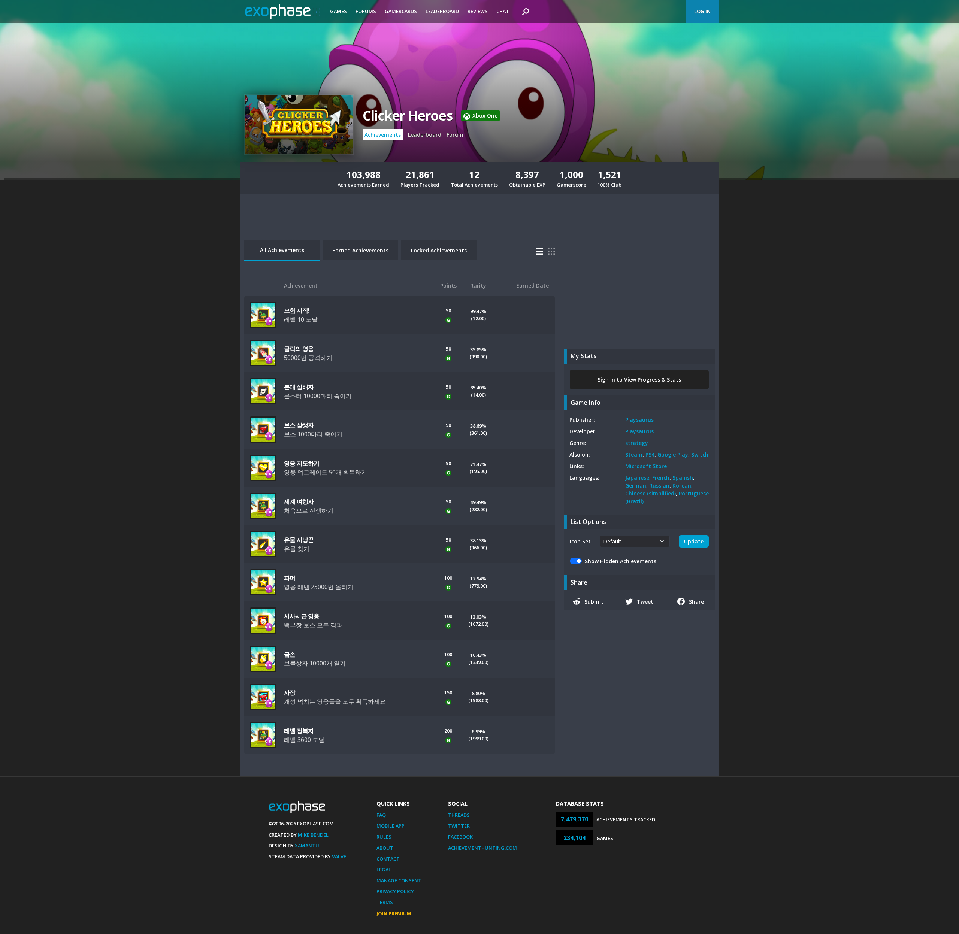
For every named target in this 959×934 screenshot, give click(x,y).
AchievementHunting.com (482, 847)
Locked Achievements (439, 250)
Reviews (478, 11)
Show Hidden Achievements (620, 561)
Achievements (382, 134)
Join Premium (393, 913)
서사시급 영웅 (301, 616)
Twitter (459, 825)
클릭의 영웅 (299, 349)
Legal (383, 869)
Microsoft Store (646, 466)
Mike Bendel (313, 834)
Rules (383, 836)
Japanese (637, 477)
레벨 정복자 (299, 731)
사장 (289, 692)
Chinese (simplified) (650, 493)
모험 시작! (296, 310)
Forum (455, 134)
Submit (593, 601)
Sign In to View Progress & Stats (639, 379)
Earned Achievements (360, 250)
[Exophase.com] (282, 11)
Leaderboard (442, 11)
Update (694, 541)
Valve (339, 856)
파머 (289, 578)
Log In (702, 11)
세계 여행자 (299, 501)
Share (696, 601)
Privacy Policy (395, 891)
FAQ (381, 815)
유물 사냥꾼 (299, 540)
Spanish (682, 477)
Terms (384, 902)
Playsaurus (639, 419)
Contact (388, 858)
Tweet (645, 601)
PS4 (649, 454)
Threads (459, 815)
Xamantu (307, 845)
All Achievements (282, 250)
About (384, 847)
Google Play (672, 454)
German (635, 485)
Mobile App (390, 825)
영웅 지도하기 (301, 463)
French (660, 477)
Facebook (460, 836)
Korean (681, 485)
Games (338, 11)
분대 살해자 (299, 387)
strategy (636, 442)
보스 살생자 (299, 425)
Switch (699, 454)
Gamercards (401, 11)
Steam (633, 454)
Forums (366, 11)
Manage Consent (398, 880)
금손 (289, 654)
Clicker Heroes (407, 115)
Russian (659, 485)
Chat (502, 11)
